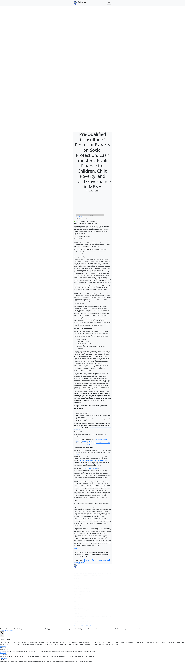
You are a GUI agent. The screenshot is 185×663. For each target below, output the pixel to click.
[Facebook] (75, 578)
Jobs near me (77, 594)
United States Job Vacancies (81, 588)
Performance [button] (3, 658)
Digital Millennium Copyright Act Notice (84, 610)
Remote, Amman (80, 217)
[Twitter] (77, 578)
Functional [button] (3, 653)
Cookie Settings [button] (4, 630)
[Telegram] (79, 578)
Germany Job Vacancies (80, 586)
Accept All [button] (11, 630)
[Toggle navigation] (109, 3)
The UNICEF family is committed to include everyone (93, 460)
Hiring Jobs (77, 597)
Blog (75, 606)
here (78, 454)
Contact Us (77, 605)
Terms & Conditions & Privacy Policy (83, 626)
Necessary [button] (3, 646)
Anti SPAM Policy (78, 608)
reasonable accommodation (89, 468)
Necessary (4, 648)
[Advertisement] (92, 203)
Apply (75, 548)
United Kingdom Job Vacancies (82, 591)
